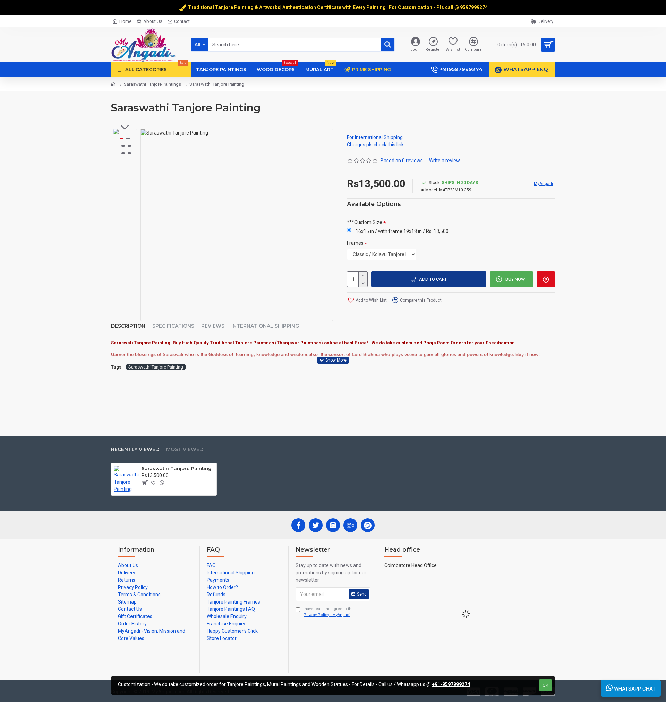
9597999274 (474, 7)
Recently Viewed (135, 449)
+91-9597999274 (451, 684)
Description (128, 326)
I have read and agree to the (328, 612)
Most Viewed (184, 449)
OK (545, 685)
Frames (355, 243)
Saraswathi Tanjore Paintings (152, 84)
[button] (125, 127)
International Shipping (265, 326)
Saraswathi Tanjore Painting (155, 367)
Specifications (173, 326)
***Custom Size (364, 222)
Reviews (212, 326)
